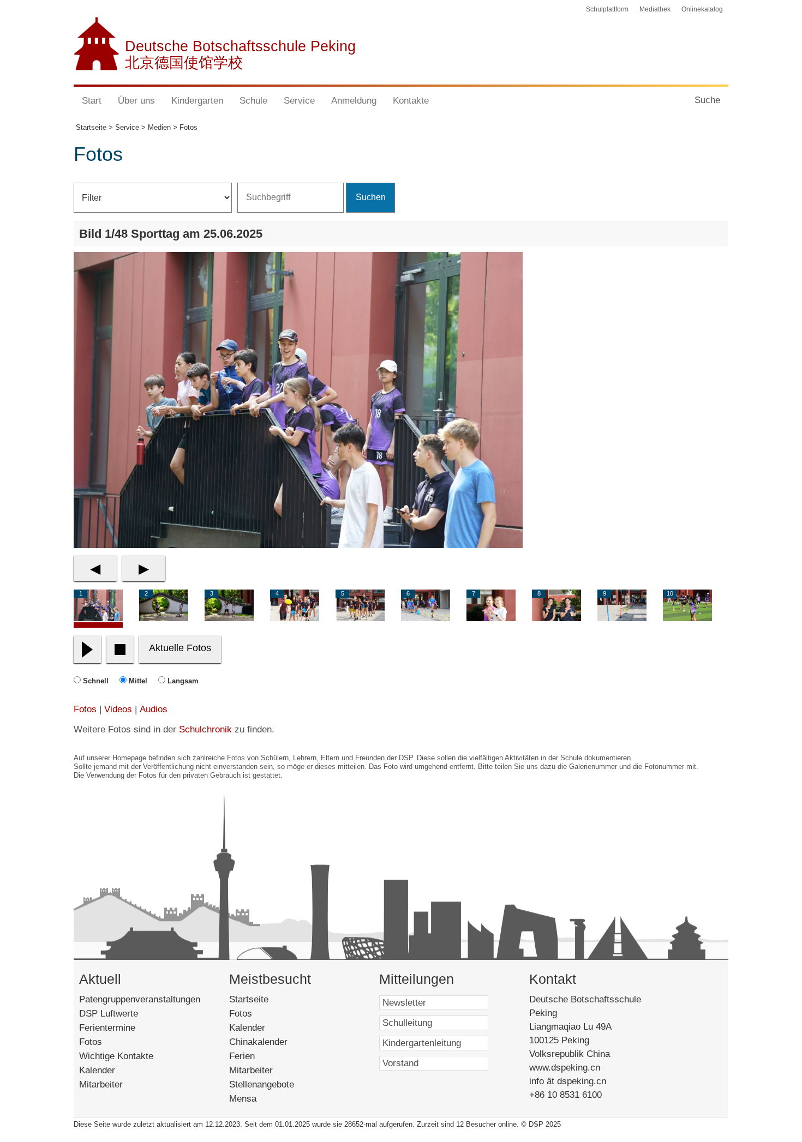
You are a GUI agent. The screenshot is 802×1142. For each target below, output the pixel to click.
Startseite (263, 999)
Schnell (96, 681)
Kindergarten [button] (197, 100)
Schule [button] (253, 100)
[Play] (87, 649)
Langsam (183, 681)
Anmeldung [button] (353, 100)
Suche (707, 100)
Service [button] (299, 100)
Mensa (255, 1098)
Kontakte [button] (411, 100)
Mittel (138, 681)
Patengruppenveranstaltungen (139, 999)
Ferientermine (107, 1028)
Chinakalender (273, 1042)
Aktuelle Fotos (180, 647)
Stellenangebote (274, 1084)
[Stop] (120, 649)
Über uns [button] (136, 100)
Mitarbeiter (101, 1084)
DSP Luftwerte (108, 1013)
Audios (153, 709)
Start (91, 100)
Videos (118, 709)
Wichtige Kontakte (116, 1056)
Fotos (85, 709)
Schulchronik (205, 729)
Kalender (97, 1070)
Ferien (257, 1056)
